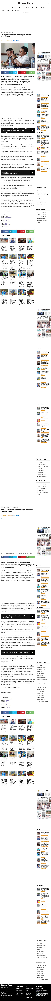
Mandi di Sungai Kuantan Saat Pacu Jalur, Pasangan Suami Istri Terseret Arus (22, 247)
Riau (42, 145)
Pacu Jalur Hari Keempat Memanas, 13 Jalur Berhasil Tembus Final (4, 247)
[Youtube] (43, 88)
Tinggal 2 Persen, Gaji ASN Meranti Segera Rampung (45, 159)
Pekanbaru (43, 130)
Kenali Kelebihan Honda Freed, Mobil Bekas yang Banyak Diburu (43, 994)
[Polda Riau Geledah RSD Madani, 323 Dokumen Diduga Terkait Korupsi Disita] (4, 273)
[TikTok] (6, 998)
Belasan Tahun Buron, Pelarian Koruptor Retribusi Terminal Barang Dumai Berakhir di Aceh (30, 282)
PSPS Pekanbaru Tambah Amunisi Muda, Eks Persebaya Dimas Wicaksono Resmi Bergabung (21, 281)
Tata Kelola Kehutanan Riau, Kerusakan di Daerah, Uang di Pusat (45, 164)
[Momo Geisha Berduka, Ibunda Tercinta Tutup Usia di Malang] (38, 136)
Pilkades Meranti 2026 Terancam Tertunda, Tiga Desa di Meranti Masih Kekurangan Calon (13, 248)
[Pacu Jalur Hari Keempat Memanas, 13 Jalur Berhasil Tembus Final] (4, 240)
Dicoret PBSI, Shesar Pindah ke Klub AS (43, 991)
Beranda (3, 32)
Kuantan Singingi (44, 108)
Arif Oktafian (16, 40)
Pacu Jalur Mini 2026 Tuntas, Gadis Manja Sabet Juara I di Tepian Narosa (13, 280)
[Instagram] (39, 88)
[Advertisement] (18, 107)
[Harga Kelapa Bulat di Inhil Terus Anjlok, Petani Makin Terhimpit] (38, 169)
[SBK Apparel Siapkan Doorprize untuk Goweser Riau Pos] (30, 240)
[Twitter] (41, 88)
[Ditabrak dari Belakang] (38, 148)
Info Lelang (43, 156)
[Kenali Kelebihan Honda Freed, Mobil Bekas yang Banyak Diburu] (37, 994)
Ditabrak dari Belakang (45, 147)
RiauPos (8, 226)
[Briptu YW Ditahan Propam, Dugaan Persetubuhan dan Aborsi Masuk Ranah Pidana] (30, 256)
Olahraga (43, 112)
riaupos (7, 219)
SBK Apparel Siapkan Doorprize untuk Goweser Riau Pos (30, 246)
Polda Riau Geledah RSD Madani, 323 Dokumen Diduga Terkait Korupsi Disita (4, 280)
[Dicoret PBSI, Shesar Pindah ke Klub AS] (37, 991)
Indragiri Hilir (44, 442)
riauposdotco (8, 224)
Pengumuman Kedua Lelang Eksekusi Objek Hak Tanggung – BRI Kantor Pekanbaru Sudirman (45, 153)
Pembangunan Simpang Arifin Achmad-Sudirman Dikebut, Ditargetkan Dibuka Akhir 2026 (22, 265)
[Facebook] (37, 88)
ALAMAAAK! (43, 148)
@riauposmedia (8, 217)
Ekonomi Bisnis (9, 32)
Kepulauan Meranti (45, 103)
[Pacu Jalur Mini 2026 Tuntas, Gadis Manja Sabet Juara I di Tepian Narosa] (13, 273)
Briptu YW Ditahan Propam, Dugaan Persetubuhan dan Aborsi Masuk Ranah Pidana (31, 264)
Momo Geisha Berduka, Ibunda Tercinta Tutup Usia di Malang (45, 136)
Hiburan (42, 138)
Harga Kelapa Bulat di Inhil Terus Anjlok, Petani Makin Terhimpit (45, 168)
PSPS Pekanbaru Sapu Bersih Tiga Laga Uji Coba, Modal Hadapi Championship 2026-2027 (4, 264)
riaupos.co (8, 221)
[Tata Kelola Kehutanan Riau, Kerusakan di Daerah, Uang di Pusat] (38, 164)
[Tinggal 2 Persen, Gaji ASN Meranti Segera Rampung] (38, 159)
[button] (48, 3)
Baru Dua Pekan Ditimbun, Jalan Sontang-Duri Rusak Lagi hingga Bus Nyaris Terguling (13, 265)
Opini (42, 166)
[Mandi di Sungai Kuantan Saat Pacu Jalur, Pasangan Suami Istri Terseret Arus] (22, 240)
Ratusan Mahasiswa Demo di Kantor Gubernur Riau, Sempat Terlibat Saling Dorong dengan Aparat (45, 142)
